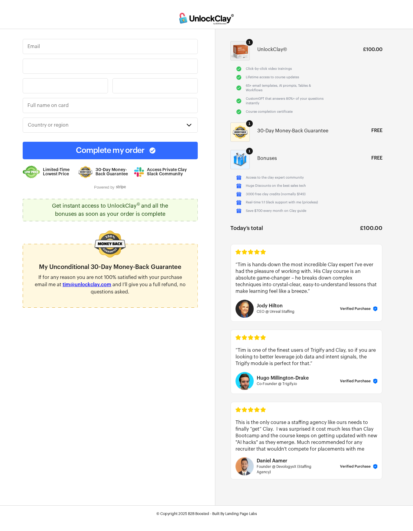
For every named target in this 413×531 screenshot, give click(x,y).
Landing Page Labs (241, 514)
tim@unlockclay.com (87, 284)
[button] (110, 125)
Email (34, 46)
